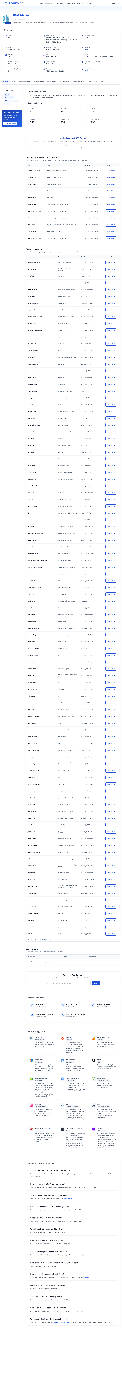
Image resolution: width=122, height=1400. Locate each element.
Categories (59, 3)
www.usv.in (89, 49)
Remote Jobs (49, 3)
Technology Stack (92, 81)
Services (89, 3)
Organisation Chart (24, 81)
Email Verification (64, 81)
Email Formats (51, 81)
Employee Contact (38, 81)
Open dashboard (10, 123)
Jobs (41, 3)
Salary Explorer (70, 3)
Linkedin (56, 1322)
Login (113, 3)
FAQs (102, 81)
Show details (111, 170)
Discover (80, 3)
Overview (6, 81)
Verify (96, 983)
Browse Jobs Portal (72, 146)
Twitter (62, 1322)
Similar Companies (78, 81)
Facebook (69, 1322)
